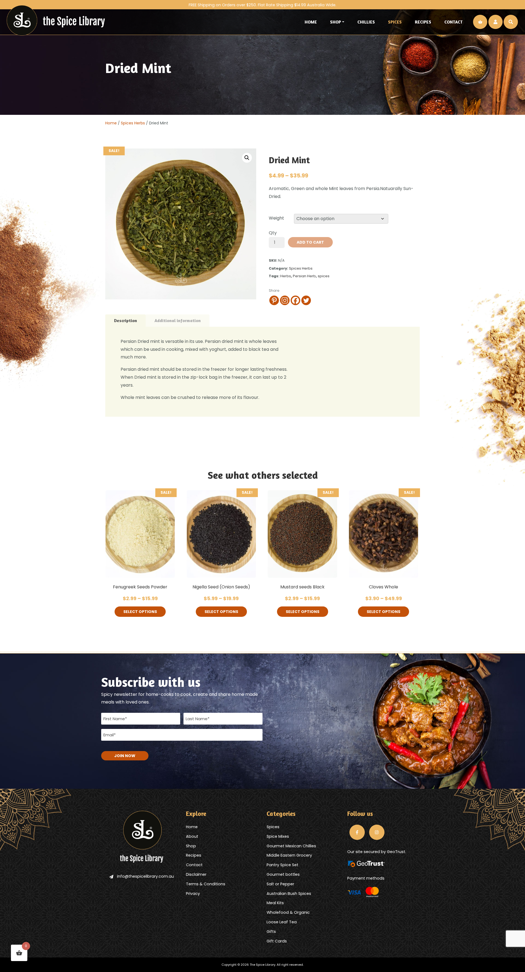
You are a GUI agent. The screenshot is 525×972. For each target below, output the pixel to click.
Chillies (366, 22)
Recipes (423, 22)
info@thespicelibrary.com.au (145, 876)
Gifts (271, 931)
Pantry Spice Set (282, 865)
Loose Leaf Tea (282, 922)
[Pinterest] (274, 300)
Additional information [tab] (177, 320)
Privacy (193, 893)
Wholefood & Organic (288, 912)
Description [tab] (125, 320)
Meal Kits (275, 903)
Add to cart (310, 242)
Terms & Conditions (205, 884)
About (192, 836)
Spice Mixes (278, 836)
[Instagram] (285, 300)
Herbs (285, 276)
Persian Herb (304, 276)
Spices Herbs (133, 123)
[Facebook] (295, 300)
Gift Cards (277, 941)
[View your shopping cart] (480, 22)
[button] (247, 158)
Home (311, 22)
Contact (453, 22)
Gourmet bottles (283, 874)
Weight (276, 218)
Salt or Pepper (280, 884)
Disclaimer (196, 874)
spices (323, 276)
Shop (335, 22)
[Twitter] (306, 300)
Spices (395, 22)
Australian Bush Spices (289, 893)
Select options (140, 611)
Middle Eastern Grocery (289, 855)
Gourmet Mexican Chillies (291, 846)
